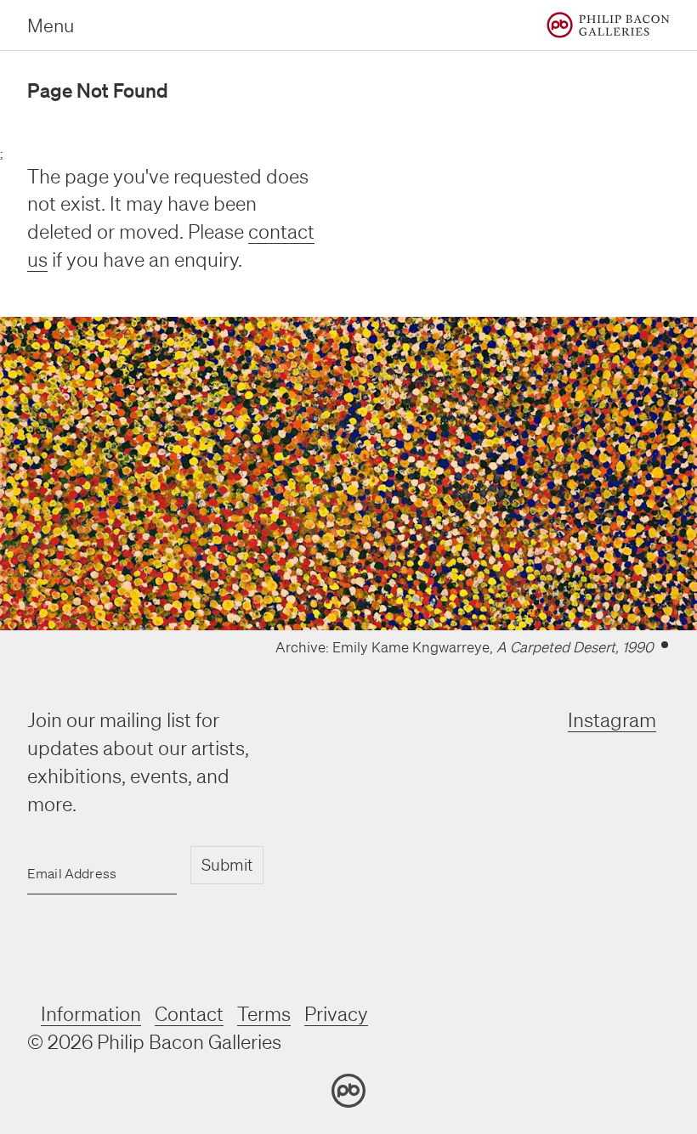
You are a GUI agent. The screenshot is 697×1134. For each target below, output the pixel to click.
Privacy (336, 1013)
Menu (50, 25)
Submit (226, 864)
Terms (264, 1013)
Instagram (612, 719)
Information (91, 1013)
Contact (189, 1013)
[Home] (608, 25)
